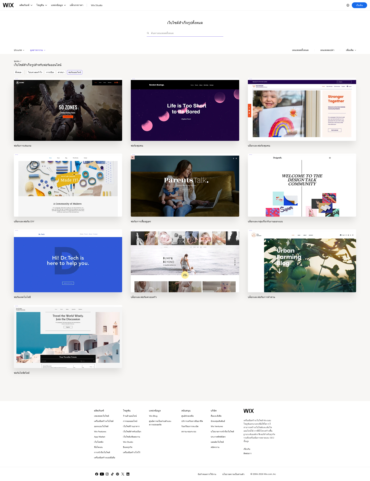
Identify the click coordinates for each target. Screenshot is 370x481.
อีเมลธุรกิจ (127, 447)
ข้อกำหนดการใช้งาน (207, 474)
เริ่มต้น (359, 5)
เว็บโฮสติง (98, 442)
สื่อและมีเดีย (216, 416)
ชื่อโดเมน (98, 447)
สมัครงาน (215, 447)
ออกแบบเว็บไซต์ (101, 426)
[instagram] (107, 474)
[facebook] (96, 474)
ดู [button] (68, 115)
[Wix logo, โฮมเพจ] (8, 5)
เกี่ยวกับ (247, 449)
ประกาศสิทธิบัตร (218, 436)
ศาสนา (61, 72)
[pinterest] (117, 474)
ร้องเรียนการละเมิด (189, 426)
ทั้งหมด (18, 72)
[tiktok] (112, 474)
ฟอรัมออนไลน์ (74, 72)
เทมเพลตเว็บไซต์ (101, 416)
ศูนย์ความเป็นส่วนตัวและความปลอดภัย (160, 423)
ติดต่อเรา (248, 453)
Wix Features (100, 431)
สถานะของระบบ (188, 431)
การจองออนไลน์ (130, 421)
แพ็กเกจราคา (76, 5)
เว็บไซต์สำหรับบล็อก (132, 431)
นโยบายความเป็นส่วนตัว (233, 474)
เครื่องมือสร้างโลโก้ (131, 452)
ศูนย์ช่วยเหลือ (187, 416)
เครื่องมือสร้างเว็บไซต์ (103, 421)
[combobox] (187, 33)
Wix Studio (96, 5)
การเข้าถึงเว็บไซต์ (102, 452)
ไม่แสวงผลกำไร (35, 72)
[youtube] (101, 474)
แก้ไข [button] (68, 106)
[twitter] (122, 474)
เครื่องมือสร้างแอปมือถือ (104, 457)
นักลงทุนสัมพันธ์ (218, 421)
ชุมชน (17, 61)
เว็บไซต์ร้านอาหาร (131, 426)
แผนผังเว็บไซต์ (217, 442)
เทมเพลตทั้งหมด (300, 50)
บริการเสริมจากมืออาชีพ (192, 421)
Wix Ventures (217, 426)
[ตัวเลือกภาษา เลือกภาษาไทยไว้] (347, 5)
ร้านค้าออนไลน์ (130, 416)
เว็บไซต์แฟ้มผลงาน (131, 436)
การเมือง (50, 72)
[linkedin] (128, 474)
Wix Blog (153, 416)
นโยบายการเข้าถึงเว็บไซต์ (222, 431)
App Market (99, 436)
